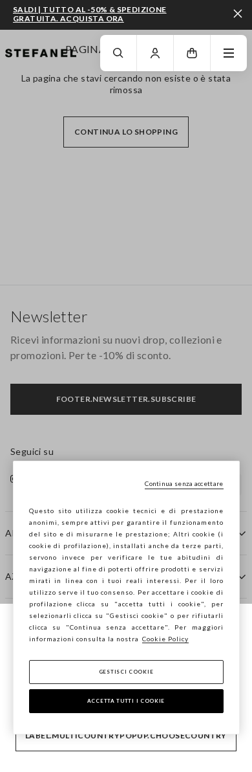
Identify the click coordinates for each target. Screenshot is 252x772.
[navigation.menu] (229, 53)
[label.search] (118, 53)
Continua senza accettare (184, 483)
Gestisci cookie (126, 671)
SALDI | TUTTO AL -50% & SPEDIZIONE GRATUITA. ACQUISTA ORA (90, 14)
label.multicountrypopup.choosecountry (126, 735)
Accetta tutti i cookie (126, 701)
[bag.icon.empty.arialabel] (192, 53)
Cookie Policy (165, 639)
